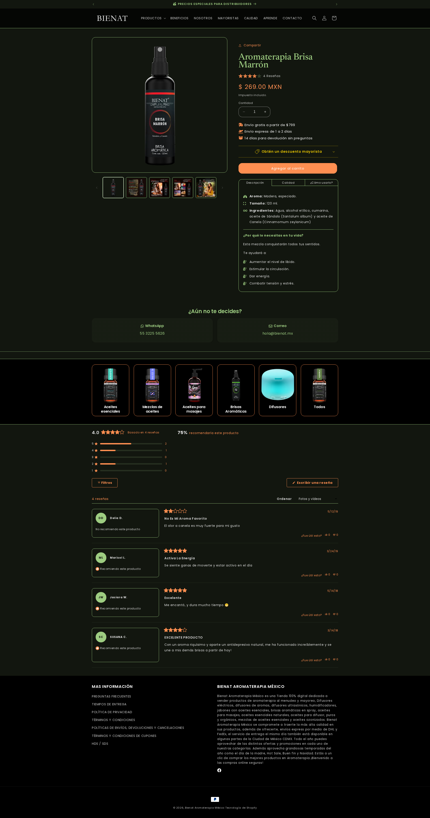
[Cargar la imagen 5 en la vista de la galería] (206, 187)
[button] (153, 18)
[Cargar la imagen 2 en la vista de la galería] (136, 187)
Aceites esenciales (110, 409)
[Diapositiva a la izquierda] (97, 188)
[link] (152, 330)
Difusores (277, 407)
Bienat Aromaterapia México (204, 807)
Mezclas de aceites (152, 409)
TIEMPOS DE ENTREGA (109, 704)
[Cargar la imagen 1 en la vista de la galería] (113, 187)
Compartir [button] (252, 45)
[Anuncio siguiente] (337, 4)
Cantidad (246, 103)
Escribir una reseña (317, 483)
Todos (319, 407)
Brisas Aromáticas (235, 409)
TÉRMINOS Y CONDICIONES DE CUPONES (124, 736)
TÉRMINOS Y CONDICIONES (113, 720)
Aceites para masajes (194, 409)
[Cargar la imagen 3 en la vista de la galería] (159, 187)
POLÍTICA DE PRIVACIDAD (112, 712)
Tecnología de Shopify (241, 807)
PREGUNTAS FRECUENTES (111, 696)
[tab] (255, 182)
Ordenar (284, 499)
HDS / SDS (100, 743)
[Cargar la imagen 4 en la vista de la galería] (182, 187)
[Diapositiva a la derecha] (222, 188)
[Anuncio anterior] (93, 4)
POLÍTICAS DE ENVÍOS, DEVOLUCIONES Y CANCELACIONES (138, 727)
